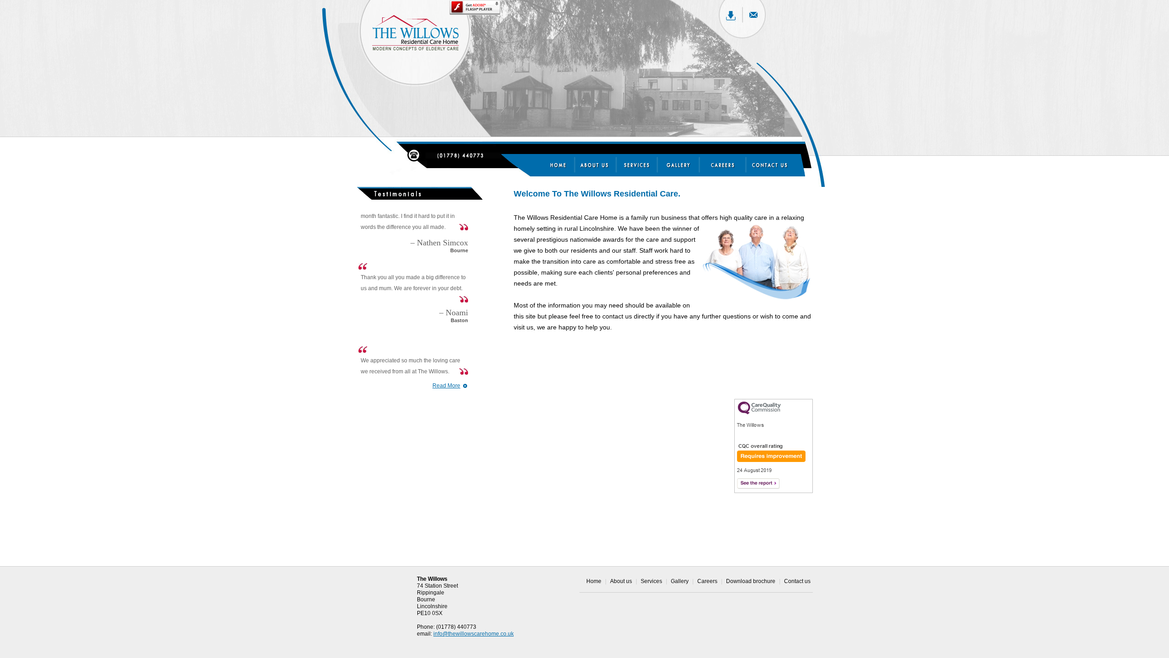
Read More (446, 385)
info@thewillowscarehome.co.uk (473, 634)
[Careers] (720, 165)
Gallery (680, 581)
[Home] (560, 165)
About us (621, 581)
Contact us (797, 581)
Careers (707, 581)
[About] (599, 165)
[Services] (642, 165)
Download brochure (750, 581)
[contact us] (463, 155)
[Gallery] (679, 165)
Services (651, 581)
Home (593, 581)
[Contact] (767, 165)
